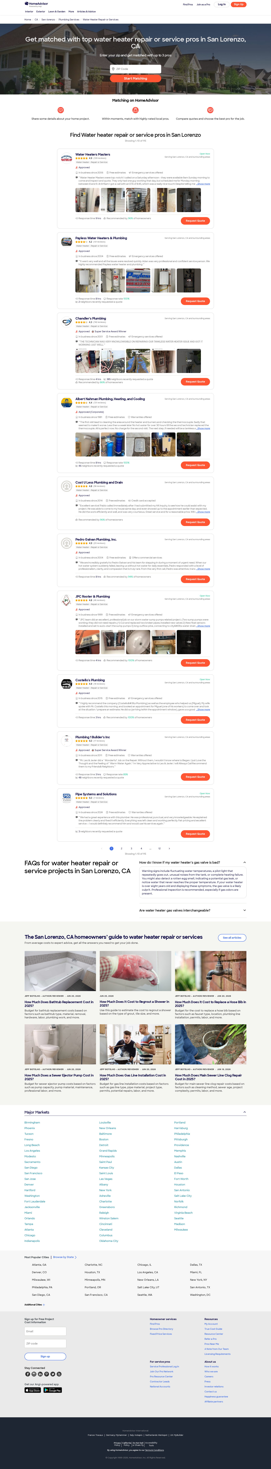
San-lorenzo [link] (48, 19)
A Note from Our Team (217, 1349)
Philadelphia (182, 1134)
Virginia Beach (183, 1212)
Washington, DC (200, 1295)
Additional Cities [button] (33, 1304)
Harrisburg (181, 1128)
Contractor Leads (160, 1381)
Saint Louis (106, 1173)
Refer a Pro (211, 1339)
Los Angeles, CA (147, 1272)
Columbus (105, 1235)
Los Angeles (32, 1150)
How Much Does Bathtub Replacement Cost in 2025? (59, 1004)
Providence (181, 1145)
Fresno (28, 1139)
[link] (135, 158)
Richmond (180, 1207)
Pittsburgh (181, 1139)
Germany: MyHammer (116, 1435)
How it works (212, 1366)
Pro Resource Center (161, 1376)
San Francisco (33, 1173)
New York (105, 1190)
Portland (179, 1122)
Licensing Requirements (218, 1354)
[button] (87, 200)
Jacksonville (32, 1207)
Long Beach (32, 1145)
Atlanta (29, 1229)
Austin (178, 1162)
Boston (103, 1139)
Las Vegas (105, 1179)
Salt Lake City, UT (148, 1287)
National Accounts (160, 1386)
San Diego (30, 1167)
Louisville (105, 1122)
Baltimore (105, 1134)
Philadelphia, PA (42, 1287)
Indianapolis (32, 1241)
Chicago (29, 1235)
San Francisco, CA (96, 1295)
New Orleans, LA (148, 1279)
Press (207, 1381)
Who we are (211, 1371)
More (71, 11)
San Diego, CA (41, 1295)
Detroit (103, 1145)
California (126, 1444)
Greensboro (107, 1207)
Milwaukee (181, 1229)
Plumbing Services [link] (69, 19)
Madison (179, 1224)
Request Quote (195, 220)
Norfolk (178, 1201)
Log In (222, 4)
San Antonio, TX (200, 1287)
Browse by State (63, 1257)
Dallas (178, 1167)
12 (159, 848)
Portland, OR (93, 1287)
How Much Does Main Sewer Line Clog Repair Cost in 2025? (208, 1077)
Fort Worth (181, 1179)
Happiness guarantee (216, 1396)
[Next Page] (169, 848)
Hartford (29, 1190)
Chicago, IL (144, 1264)
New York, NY (198, 1279)
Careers (209, 1376)
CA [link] (36, 19)
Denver (29, 1184)
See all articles (232, 937)
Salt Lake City (183, 1196)
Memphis (180, 1150)
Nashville (180, 1156)
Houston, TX (92, 1272)
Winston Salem (108, 1218)
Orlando (29, 1218)
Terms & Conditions (154, 1450)
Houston (179, 1184)
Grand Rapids (108, 1150)
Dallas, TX (196, 1264)
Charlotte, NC (93, 1264)
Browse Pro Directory (161, 1329)
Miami (28, 1212)
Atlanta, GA (39, 1264)
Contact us (211, 1391)
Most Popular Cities (36, 1257)
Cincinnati (105, 1224)
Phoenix (29, 1128)
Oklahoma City (108, 1241)
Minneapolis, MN (95, 1279)
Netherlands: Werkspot (156, 1435)
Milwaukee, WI (41, 1279)
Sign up (45, 1356)
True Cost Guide (213, 1329)
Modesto (30, 1156)
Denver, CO (39, 1272)
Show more (204, 183)
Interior (29, 11)
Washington (32, 1196)
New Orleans (107, 1128)
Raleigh (104, 1212)
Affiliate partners (214, 1401)
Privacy (117, 1444)
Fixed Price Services (161, 1334)
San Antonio (182, 1190)
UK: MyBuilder (176, 1435)
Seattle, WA (144, 1295)
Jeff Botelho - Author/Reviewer (44, 996)
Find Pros (155, 1324)
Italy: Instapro (136, 1435)
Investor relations (214, 1386)
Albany (103, 1184)
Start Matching (135, 78)
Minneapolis (106, 1156)
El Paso (178, 1173)
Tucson (28, 1134)
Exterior (40, 11)
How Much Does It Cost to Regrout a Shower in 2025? (134, 1003)
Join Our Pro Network (161, 1371)
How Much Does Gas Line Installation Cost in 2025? (133, 1077)
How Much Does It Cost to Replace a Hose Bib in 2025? (210, 1004)
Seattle (179, 1218)
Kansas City (106, 1167)
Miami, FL (196, 1272)
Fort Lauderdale (34, 1201)
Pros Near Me (212, 1344)
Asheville (105, 1196)
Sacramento (32, 1162)
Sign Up (239, 4)
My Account (211, 1324)
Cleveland (105, 1229)
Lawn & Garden (56, 11)
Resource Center (214, 1334)
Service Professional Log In (164, 1366)
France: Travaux (95, 1435)
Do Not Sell (138, 1444)
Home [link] (27, 19)
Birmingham (32, 1122)
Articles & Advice (86, 11)
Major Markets (36, 1112)
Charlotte (105, 1201)
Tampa (28, 1224)
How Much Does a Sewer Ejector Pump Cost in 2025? (59, 1077)
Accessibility (151, 1444)
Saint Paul (105, 1162)
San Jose (30, 1179)
